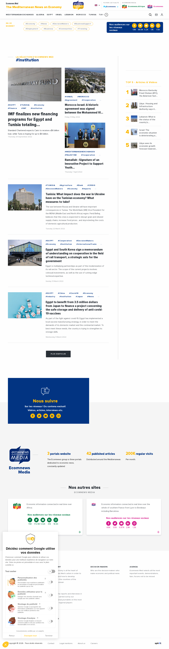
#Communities (65, 29)
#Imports (86, 189)
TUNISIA (92, 15)
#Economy (30, 24)
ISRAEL (59, 15)
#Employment (32, 29)
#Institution (37, 108)
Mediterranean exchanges (20, 15)
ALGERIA (40, 15)
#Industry (50, 297)
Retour (12, 636)
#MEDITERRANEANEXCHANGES (80, 152)
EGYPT (50, 15)
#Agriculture (66, 185)
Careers (94, 643)
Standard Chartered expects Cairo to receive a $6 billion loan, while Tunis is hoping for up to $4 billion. (33, 132)
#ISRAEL (69, 97)
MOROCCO (81, 15)
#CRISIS (91, 185)
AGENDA (134, 567)
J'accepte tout (30, 636)
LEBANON (69, 15)
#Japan (79, 297)
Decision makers (99, 567)
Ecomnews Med (34, 5)
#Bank (80, 185)
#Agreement (71, 100)
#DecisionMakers (61, 24)
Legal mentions (66, 643)
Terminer (49, 636)
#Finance (12, 108)
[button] (106, 15)
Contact (51, 643)
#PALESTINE (71, 155)
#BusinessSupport (82, 24)
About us (81, 643)
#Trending (82, 29)
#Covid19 (73, 293)
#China (61, 293)
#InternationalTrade (86, 244)
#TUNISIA (25, 105)
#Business (48, 29)
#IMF (23, 108)
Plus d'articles (58, 354)
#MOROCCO (83, 97)
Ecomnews (109, 6)
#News (44, 24)
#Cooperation (89, 100)
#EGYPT (12, 105)
